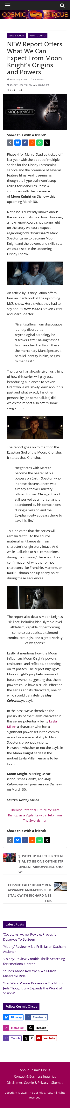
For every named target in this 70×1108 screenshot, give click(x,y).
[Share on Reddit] (32, 142)
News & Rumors (16, 35)
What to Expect (38, 35)
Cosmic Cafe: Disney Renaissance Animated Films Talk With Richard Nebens (30, 893)
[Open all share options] (10, 142)
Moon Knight (42, 84)
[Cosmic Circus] (35, 12)
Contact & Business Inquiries (35, 1076)
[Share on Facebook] (25, 142)
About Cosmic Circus (35, 1070)
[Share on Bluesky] (17, 142)
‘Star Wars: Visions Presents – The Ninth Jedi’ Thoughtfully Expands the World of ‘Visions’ (33, 988)
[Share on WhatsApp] (39, 142)
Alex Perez (39, 79)
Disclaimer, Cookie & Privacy (27, 1082)
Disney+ (14, 84)
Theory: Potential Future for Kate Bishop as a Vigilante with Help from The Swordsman (35, 815)
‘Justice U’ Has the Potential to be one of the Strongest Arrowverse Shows (40, 864)
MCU (31, 84)
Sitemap (57, 1082)
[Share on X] (47, 142)
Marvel (24, 84)
